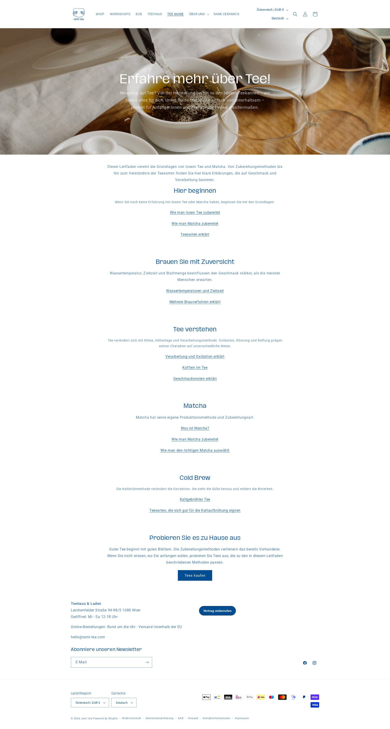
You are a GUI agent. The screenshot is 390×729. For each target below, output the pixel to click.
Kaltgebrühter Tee (195, 499)
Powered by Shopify (105, 718)
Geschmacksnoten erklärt (195, 378)
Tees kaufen (195, 575)
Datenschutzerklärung (160, 718)
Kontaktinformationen (216, 718)
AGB (180, 718)
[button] (198, 14)
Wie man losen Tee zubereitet (195, 212)
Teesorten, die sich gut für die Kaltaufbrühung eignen (195, 510)
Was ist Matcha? (195, 428)
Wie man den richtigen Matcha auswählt (195, 450)
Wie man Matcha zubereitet (195, 223)
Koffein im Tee (194, 367)
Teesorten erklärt (195, 234)
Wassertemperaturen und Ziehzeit (195, 291)
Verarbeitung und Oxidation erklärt (194, 356)
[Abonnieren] (147, 662)
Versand (193, 718)
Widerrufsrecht (131, 718)
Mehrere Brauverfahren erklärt (195, 302)
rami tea (86, 718)
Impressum (242, 718)
